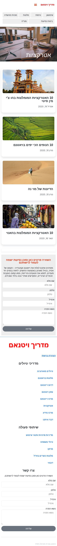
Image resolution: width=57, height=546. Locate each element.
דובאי (50, 462)
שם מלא (50, 281)
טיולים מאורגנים (45, 371)
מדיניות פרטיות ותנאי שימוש (39, 435)
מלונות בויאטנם (45, 378)
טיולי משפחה (46, 442)
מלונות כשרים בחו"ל (43, 455)
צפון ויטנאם (47, 392)
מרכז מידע (48, 412)
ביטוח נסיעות (47, 21)
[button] (35, 4)
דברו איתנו (48, 419)
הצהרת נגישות (49, 355)
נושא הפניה (49, 309)
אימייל (51, 299)
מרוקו (50, 449)
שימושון (49, 15)
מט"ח (24, 21)
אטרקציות (48, 405)
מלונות (26, 15)
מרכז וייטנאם (46, 398)
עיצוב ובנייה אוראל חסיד (45, 544)
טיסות (38, 15)
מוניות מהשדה (10, 15)
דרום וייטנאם (46, 385)
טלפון (52, 290)
